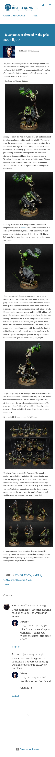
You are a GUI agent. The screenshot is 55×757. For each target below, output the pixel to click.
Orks (6, 580)
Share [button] (6, 585)
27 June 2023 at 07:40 (35, 625)
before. (24, 228)
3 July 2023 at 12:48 (32, 654)
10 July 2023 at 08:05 (34, 677)
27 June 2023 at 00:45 (34, 605)
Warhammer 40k (21, 580)
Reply (15, 647)
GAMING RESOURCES (14, 16)
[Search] (43, 5)
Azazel (16, 605)
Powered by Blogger (29, 749)
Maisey (36, 575)
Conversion (23, 575)
